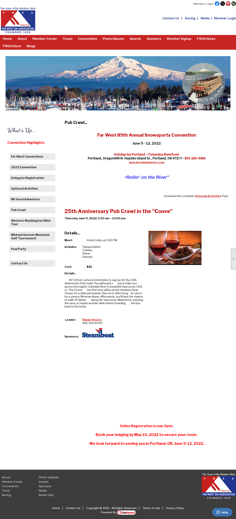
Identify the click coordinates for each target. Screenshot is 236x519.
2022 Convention (24, 167)
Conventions (87, 39)
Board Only (46, 495)
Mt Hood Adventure (25, 199)
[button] (22, 38)
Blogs (31, 46)
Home (7, 39)
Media (205, 18)
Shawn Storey (92, 319)
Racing (190, 18)
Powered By (108, 512)
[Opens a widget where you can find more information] (222, 512)
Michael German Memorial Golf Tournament (30, 236)
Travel (6, 490)
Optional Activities (24, 188)
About (6, 477)
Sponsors (154, 39)
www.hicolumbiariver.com (146, 162)
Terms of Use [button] (151, 508)
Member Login (203, 4)
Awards (43, 481)
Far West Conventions (27, 156)
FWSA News (206, 39)
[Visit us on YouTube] (228, 3)
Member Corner (12, 481)
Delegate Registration (27, 178)
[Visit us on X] (222, 3)
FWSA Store (12, 46)
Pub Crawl (18, 210)
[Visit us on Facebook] (217, 3)
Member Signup (179, 39)
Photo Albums (113, 39)
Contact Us (170, 18)
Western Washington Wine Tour (31, 222)
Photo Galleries (49, 477)
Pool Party (18, 249)
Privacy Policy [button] (175, 508)
